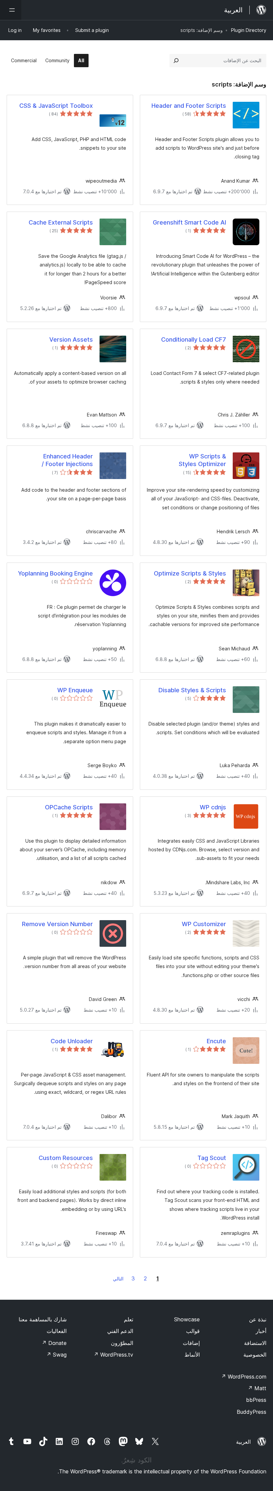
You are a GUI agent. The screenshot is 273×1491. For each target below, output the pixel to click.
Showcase (187, 1319)
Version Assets (71, 339)
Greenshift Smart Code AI (189, 222)
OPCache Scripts (69, 807)
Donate (54, 1343)
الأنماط (192, 1354)
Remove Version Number (57, 923)
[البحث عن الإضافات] (176, 60)
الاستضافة (255, 1343)
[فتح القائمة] (10, 10)
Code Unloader (72, 1041)
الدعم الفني (120, 1331)
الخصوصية (254, 1354)
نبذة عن (257, 1319)
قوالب (193, 1331)
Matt (257, 1388)
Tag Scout (211, 1157)
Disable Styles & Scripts (192, 690)
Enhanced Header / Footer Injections (67, 460)
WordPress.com (243, 1376)
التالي (118, 1278)
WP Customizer (204, 923)
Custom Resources (66, 1157)
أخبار (261, 1331)
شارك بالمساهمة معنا (43, 1319)
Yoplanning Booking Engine (55, 573)
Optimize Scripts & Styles (190, 573)
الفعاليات (57, 1331)
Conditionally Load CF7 (193, 339)
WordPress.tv (113, 1354)
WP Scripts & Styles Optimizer (202, 460)
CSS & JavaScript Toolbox (56, 105)
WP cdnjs (213, 807)
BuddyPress (251, 1411)
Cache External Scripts (61, 222)
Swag (56, 1354)
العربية (243, 1441)
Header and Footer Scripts (188, 105)
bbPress (256, 1400)
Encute (216, 1041)
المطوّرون (122, 1343)
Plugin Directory (248, 30)
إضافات (191, 1343)
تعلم (128, 1319)
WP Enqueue (75, 690)
